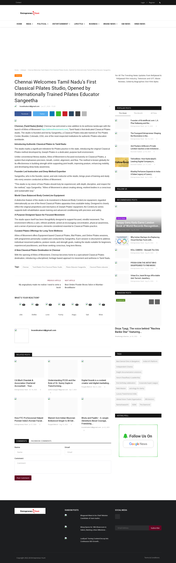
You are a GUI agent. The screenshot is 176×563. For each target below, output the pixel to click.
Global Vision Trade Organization (128, 399)
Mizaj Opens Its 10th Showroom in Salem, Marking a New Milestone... (93, 528)
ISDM (134, 404)
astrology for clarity (136, 388)
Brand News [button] (109, 24)
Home (19, 24)
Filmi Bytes (153, 81)
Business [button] (93, 24)
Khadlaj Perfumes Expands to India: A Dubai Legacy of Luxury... (146, 173)
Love (47, 315)
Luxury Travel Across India (126, 394)
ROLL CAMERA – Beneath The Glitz (145, 250)
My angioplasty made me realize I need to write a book (40, 286)
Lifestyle (23, 70)
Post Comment (23, 478)
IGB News (125, 24)
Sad (87, 315)
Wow (101, 315)
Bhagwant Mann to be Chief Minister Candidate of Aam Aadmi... (94, 517)
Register (152, 2)
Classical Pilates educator (99, 267)
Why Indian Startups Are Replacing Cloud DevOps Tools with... (145, 238)
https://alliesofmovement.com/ (54, 129)
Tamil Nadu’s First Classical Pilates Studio (47, 267)
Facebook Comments (41, 441)
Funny (60, 315)
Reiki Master (121, 388)
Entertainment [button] (60, 24)
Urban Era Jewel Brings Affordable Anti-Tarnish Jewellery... (145, 276)
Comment (19, 458)
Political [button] (42, 24)
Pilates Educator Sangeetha (76, 267)
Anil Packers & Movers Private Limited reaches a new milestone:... (145, 147)
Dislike (34, 315)
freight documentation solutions (128, 372)
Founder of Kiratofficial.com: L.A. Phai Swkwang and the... (145, 121)
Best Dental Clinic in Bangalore (127, 361)
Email (67, 447)
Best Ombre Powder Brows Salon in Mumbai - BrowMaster (84, 286)
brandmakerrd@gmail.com (29, 106)
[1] (160, 2)
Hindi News (139, 24)
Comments (21, 441)
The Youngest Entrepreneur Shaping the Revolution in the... (146, 134)
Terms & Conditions (152, 557)
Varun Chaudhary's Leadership (128, 377)
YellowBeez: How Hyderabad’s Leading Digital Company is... (143, 160)
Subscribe (155, 528)
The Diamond (145, 404)
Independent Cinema (124, 367)
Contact (18, 2)
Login (143, 2)
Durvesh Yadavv (136, 152)
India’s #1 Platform (150, 361)
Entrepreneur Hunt (137, 126)
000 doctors (149, 399)
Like (20, 315)
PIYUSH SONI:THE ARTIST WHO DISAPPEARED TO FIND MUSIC (143, 264)
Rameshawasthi (122, 404)
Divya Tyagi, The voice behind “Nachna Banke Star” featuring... (137, 330)
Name (17, 447)
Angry (74, 315)
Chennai (26, 267)
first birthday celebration (125, 383)
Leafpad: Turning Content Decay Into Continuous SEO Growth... (94, 540)
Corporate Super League (148, 383)
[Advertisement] (88, 46)
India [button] (29, 24)
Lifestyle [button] (79, 24)
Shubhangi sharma (122, 336)
